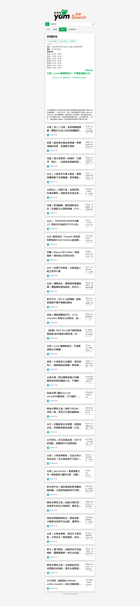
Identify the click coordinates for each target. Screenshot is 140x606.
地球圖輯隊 (72, 29)
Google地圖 (52, 41)
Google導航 (63, 41)
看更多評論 (89, 70)
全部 (48, 29)
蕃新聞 (55, 29)
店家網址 (73, 41)
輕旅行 (62, 29)
